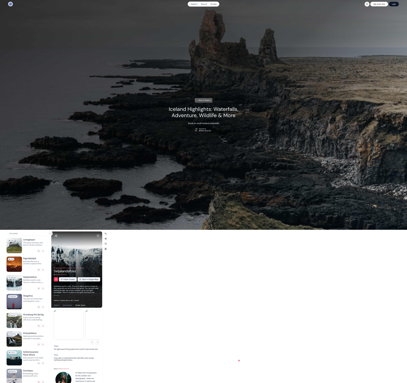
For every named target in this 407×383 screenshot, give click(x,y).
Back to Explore (205, 100)
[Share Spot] (56, 236)
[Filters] (105, 233)
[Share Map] (105, 239)
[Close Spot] (98, 236)
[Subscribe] (105, 249)
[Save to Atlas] (38, 251)
